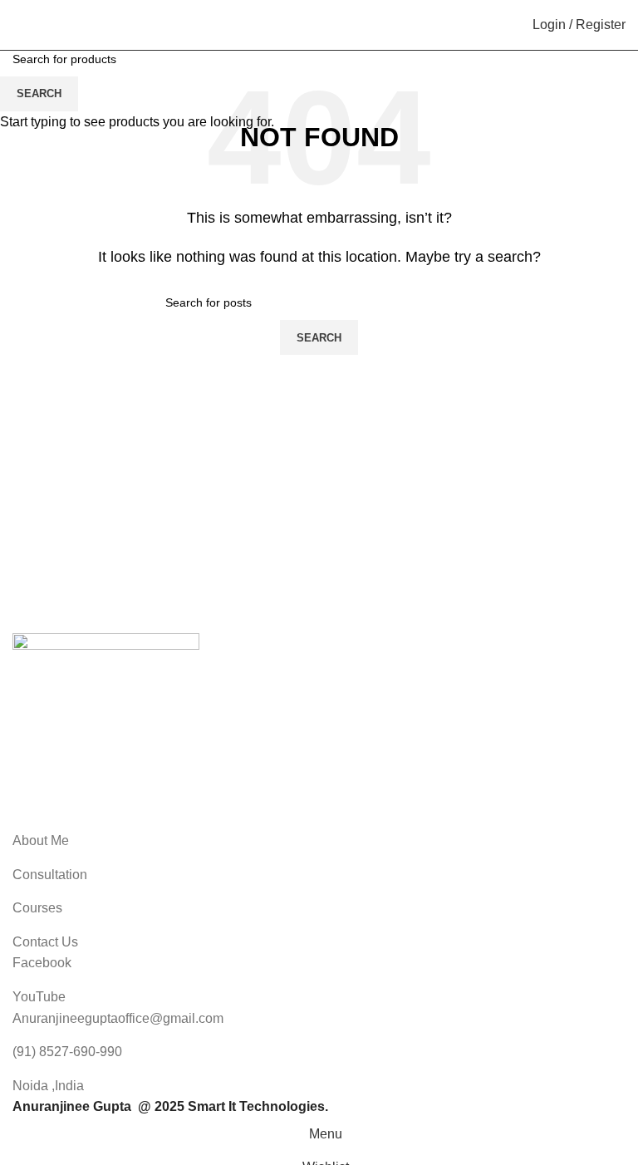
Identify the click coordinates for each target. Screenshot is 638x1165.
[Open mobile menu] (19, 25)
